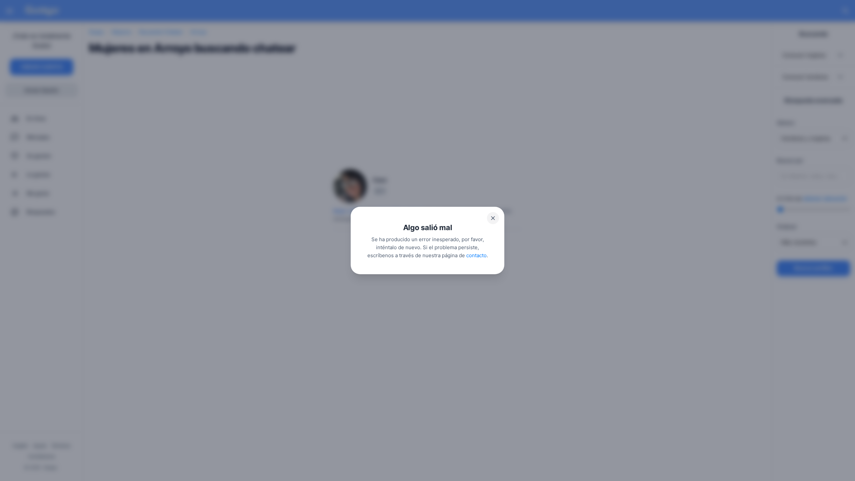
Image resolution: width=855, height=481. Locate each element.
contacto (476, 255)
